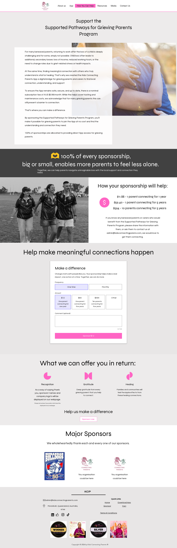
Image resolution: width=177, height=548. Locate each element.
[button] (62, 6)
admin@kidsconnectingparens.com (124, 233)
